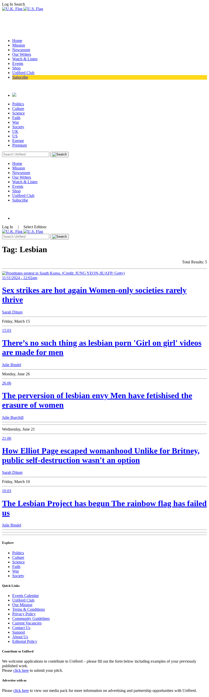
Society (18, 127)
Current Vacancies (27, 623)
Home (17, 40)
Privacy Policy (24, 614)
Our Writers (21, 54)
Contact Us (21, 627)
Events (17, 63)
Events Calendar (25, 595)
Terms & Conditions (28, 609)
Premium (19, 145)
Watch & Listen (24, 59)
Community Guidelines (31, 618)
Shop (16, 68)
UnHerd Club (23, 72)
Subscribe (20, 77)
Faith (16, 118)
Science (18, 113)
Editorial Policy (24, 641)
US (15, 136)
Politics (18, 104)
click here (21, 670)
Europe (18, 140)
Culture (18, 108)
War (15, 122)
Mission (18, 45)
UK (15, 131)
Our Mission (22, 605)
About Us (20, 637)
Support (18, 632)
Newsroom (21, 50)
